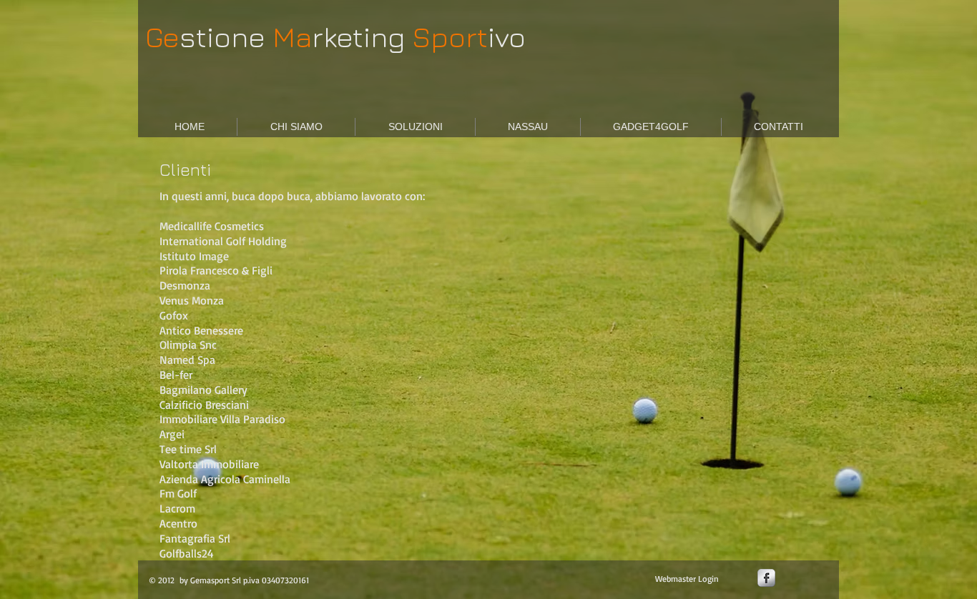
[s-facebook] (766, 578)
